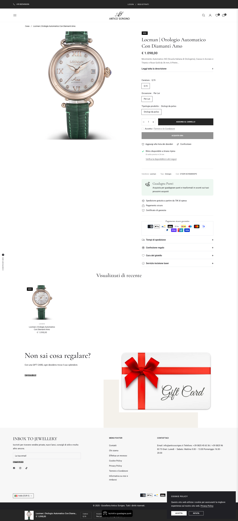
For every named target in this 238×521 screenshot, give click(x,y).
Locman (42, 324)
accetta (178, 513)
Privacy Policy (115, 466)
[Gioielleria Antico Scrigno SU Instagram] (21, 468)
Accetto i (160, 128)
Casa (27, 26)
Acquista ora (30, 375)
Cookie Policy (115, 461)
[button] (203, 15)
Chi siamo (113, 450)
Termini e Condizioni (118, 471)
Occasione (99, 514)
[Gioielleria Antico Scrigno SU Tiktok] (27, 468)
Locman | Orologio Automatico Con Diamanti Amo (42, 328)
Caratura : (148, 80)
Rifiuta (196, 513)
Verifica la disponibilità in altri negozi (161, 159)
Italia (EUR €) (23, 496)
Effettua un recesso (118, 455)
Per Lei (147, 99)
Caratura (85, 514)
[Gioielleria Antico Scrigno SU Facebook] (15, 468)
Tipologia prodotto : (159, 106)
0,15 (146, 86)
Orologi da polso (151, 112)
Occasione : (151, 93)
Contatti (113, 445)
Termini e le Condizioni (164, 128)
